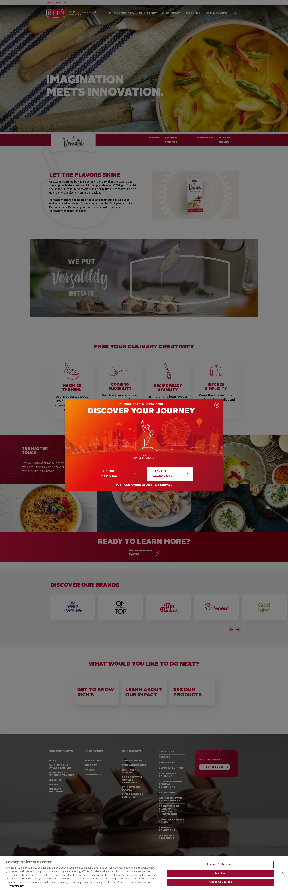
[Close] (282, 872)
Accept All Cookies (220, 882)
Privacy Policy (15, 886)
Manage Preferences (220, 864)
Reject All (220, 873)
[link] (144, 485)
